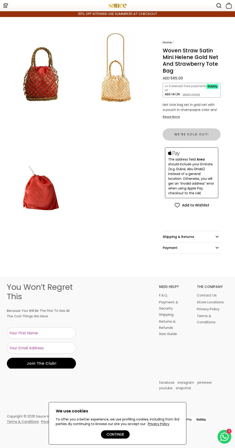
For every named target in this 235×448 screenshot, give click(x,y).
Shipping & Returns (178, 236)
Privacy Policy (208, 309)
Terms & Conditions (23, 421)
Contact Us (207, 295)
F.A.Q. (163, 295)
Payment (170, 247)
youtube (166, 388)
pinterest (204, 382)
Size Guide (168, 333)
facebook (166, 382)
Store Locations (210, 302)
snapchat (183, 388)
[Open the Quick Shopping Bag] (228, 6)
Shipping (166, 314)
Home (167, 42)
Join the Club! (41, 363)
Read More (171, 117)
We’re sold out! (191, 134)
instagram (186, 382)
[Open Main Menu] (5, 5)
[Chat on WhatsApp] (224, 437)
